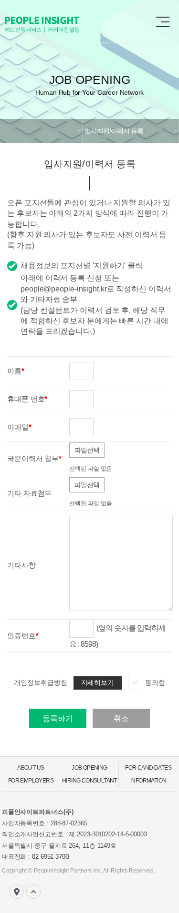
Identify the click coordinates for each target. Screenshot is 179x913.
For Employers (30, 780)
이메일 (18, 427)
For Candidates (148, 767)
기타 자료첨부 (29, 493)
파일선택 (86, 450)
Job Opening (89, 767)
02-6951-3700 (50, 856)
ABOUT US (30, 767)
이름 (14, 371)
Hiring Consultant (89, 780)
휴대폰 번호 (25, 399)
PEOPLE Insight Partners (62, 24)
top (33, 891)
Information (148, 780)
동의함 (155, 682)
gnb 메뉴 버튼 (162, 22)
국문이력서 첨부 (33, 458)
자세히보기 (98, 682)
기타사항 (21, 565)
